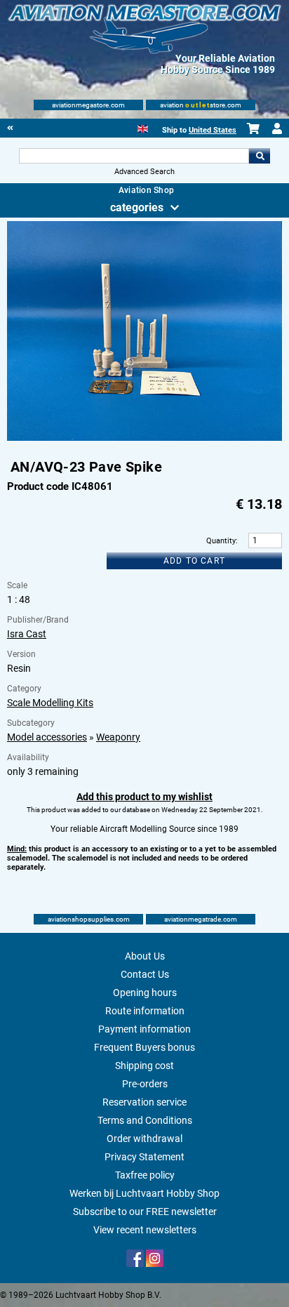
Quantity (221, 540)
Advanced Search (144, 171)
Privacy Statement (144, 1156)
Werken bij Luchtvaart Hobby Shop (144, 1193)
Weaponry (118, 737)
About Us (145, 956)
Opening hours (145, 992)
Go (259, 156)
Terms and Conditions (145, 1120)
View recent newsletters (144, 1229)
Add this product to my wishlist (144, 796)
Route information (144, 1010)
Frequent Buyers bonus (144, 1047)
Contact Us (145, 974)
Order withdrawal (144, 1138)
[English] (142, 127)
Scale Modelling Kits (50, 702)
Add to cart (194, 561)
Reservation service (144, 1102)
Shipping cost (144, 1065)
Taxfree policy (145, 1175)
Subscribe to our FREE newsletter (145, 1211)
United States (212, 130)
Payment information (144, 1029)
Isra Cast (26, 633)
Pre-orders (145, 1083)
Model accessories (47, 737)
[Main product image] (144, 438)
